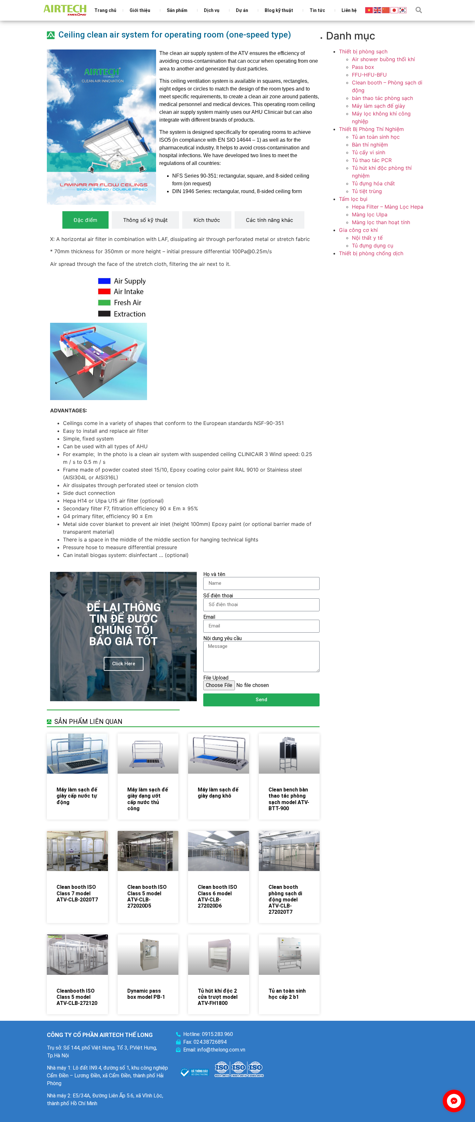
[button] (419, 10)
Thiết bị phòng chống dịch (371, 253)
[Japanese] (394, 9)
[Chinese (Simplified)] (386, 9)
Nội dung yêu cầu (222, 638)
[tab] (85, 220)
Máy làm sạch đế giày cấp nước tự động (77, 796)
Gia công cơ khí (358, 230)
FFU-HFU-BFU (369, 74)
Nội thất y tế (367, 237)
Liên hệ (349, 10)
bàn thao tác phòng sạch (382, 98)
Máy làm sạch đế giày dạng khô (218, 793)
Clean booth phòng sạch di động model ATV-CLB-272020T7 (285, 899)
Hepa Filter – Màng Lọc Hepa (387, 206)
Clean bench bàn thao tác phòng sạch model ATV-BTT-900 (289, 799)
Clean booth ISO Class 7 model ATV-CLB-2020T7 (77, 893)
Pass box (363, 67)
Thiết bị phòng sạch (363, 51)
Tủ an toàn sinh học (376, 137)
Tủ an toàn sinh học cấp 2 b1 (287, 994)
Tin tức (317, 10)
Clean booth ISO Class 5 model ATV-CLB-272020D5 (147, 896)
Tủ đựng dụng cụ (372, 245)
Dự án (242, 10)
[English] (378, 9)
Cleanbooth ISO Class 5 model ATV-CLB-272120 (77, 997)
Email (209, 617)
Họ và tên (214, 574)
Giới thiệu (140, 10)
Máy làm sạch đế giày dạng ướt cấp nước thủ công (147, 799)
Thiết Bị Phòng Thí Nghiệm (371, 129)
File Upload (215, 678)
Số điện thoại (218, 595)
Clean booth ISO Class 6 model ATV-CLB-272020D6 (217, 896)
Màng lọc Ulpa (369, 214)
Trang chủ (105, 10)
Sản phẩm (177, 10)
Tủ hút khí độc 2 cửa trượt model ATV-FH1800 (218, 997)
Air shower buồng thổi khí (383, 59)
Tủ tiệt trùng (367, 191)
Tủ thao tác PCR (372, 160)
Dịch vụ (211, 10)
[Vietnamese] (369, 9)
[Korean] (403, 9)
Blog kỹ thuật (279, 10)
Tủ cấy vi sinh (368, 152)
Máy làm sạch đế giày (378, 106)
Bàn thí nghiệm (370, 144)
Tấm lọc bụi (353, 199)
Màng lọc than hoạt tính (381, 222)
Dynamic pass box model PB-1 (146, 994)
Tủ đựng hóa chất (373, 183)
